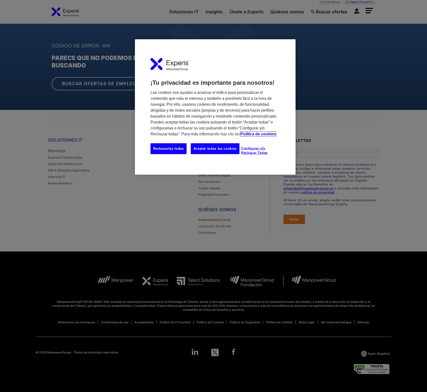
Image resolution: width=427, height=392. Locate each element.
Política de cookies (258, 134)
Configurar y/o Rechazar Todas (254, 150)
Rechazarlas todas (168, 148)
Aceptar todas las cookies (215, 148)
